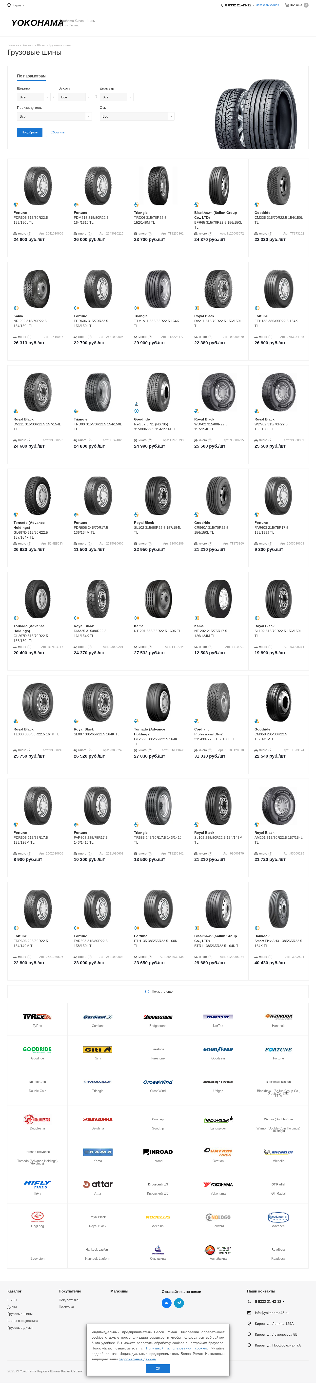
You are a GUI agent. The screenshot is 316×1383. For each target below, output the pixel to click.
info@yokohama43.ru (272, 1313)
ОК (158, 1368)
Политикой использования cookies (176, 1348)
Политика (66, 1307)
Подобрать (30, 132)
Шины (12, 1300)
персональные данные (137, 1359)
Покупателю (70, 1291)
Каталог (14, 1291)
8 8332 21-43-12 (268, 1301)
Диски (12, 1307)
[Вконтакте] (167, 1303)
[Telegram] (179, 1303)
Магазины (119, 1291)
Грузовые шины (20, 1314)
